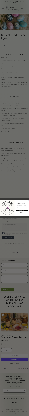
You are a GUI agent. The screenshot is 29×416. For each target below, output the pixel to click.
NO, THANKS (22, 212)
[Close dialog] (28, 200)
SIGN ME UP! (21, 210)
